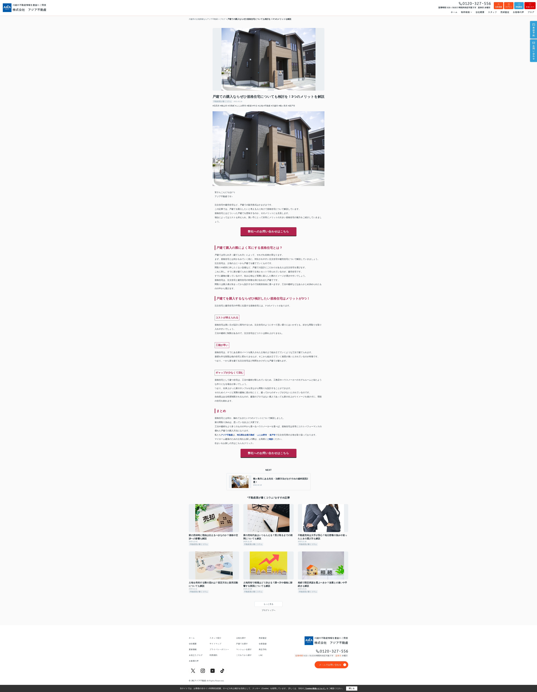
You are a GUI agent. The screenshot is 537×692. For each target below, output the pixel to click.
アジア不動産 (227, 435)
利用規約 (213, 655)
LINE (261, 655)
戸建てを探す (242, 643)
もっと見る (268, 604)
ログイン (508, 7)
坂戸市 (272, 435)
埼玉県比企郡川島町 (246, 435)
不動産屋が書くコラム (222, 101)
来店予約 (533, 32)
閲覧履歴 (519, 7)
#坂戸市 (291, 106)
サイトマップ (215, 643)
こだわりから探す (244, 655)
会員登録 (498, 7)
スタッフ (492, 12)
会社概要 (479, 12)
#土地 (260, 106)
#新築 (249, 106)
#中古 (254, 106)
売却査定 (504, 12)
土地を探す (241, 637)
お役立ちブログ (195, 655)
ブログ (530, 12)
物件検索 (465, 12)
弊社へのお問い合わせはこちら (268, 231)
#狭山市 (223, 106)
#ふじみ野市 (240, 106)
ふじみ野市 (262, 435)
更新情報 (193, 649)
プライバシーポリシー (219, 649)
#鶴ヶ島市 (283, 106)
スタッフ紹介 (215, 637)
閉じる (352, 688)
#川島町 (231, 106)
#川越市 (274, 106)
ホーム (454, 12)
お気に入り (530, 7)
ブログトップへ (268, 610)
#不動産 (266, 106)
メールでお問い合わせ (330, 664)
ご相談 (270, 439)
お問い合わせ (533, 52)
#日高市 (216, 106)
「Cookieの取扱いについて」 (315, 688)
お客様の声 (518, 12)
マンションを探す (244, 649)
